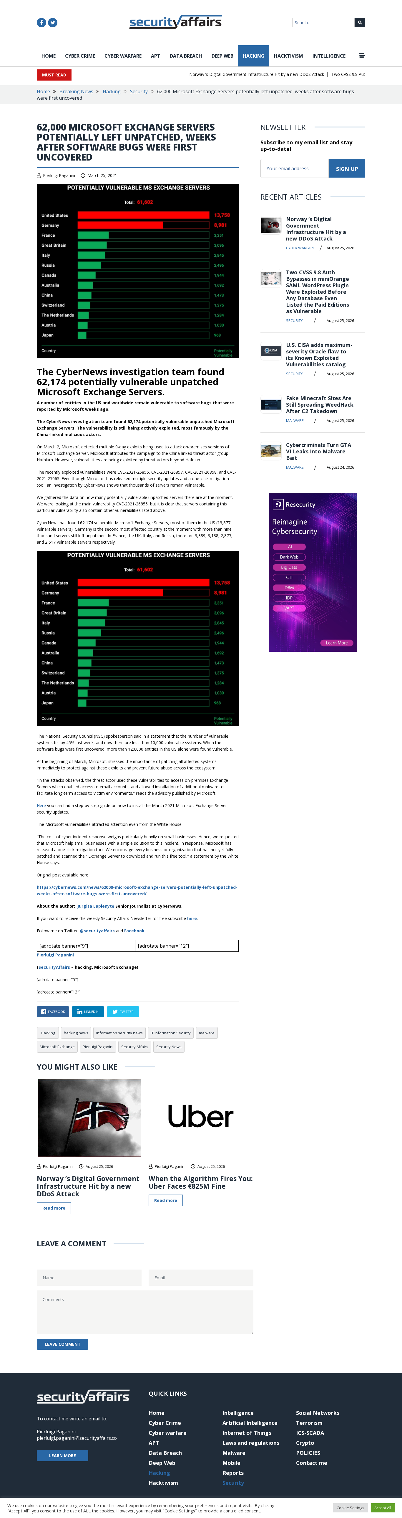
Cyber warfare (123, 56)
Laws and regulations (250, 1442)
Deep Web (222, 56)
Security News (169, 1046)
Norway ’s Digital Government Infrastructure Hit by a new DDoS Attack (243, 74)
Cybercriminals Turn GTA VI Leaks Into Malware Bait (318, 451)
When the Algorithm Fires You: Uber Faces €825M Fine (201, 1182)
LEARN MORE (62, 1455)
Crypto (305, 1442)
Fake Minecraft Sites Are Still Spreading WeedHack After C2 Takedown (319, 405)
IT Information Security (171, 1033)
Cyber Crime (80, 56)
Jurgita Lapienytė (95, 906)
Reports (233, 1472)
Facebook (134, 930)
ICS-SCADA (310, 1432)
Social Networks (317, 1412)
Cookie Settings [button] (350, 1507)
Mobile (231, 1462)
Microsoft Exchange (57, 1046)
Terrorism (309, 1422)
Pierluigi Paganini (59, 175)
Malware (295, 420)
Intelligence (329, 56)
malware (207, 1033)
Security (139, 91)
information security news (119, 1033)
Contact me (311, 1462)
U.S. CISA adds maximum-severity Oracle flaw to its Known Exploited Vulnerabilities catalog (319, 354)
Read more (53, 1208)
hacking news (76, 1033)
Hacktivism (288, 56)
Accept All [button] (382, 1507)
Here (42, 805)
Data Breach (186, 56)
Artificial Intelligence (250, 1422)
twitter (127, 1011)
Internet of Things (246, 1432)
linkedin (91, 1011)
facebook (56, 1011)
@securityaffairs (97, 930)
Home (48, 56)
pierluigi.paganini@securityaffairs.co (77, 1438)
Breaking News (76, 91)
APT (155, 56)
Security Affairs (134, 1046)
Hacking (254, 56)
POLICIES (308, 1452)
